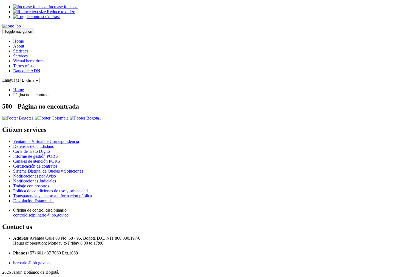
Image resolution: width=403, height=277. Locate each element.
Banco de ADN (26, 70)
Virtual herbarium (28, 61)
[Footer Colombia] (52, 118)
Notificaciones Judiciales (34, 181)
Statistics (20, 51)
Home (18, 41)
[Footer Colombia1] (85, 118)
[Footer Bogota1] (18, 118)
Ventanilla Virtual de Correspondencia (46, 141)
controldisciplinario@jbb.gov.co (41, 215)
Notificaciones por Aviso (34, 176)
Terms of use (24, 65)
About (18, 46)
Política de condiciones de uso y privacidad (50, 191)
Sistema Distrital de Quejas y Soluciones (48, 171)
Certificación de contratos (35, 166)
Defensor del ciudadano (33, 146)
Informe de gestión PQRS (35, 156)
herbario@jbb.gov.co (31, 263)
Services (20, 56)
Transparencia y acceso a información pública (52, 195)
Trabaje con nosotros (31, 186)
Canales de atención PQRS (36, 161)
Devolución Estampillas (33, 200)
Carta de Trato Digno (31, 151)
